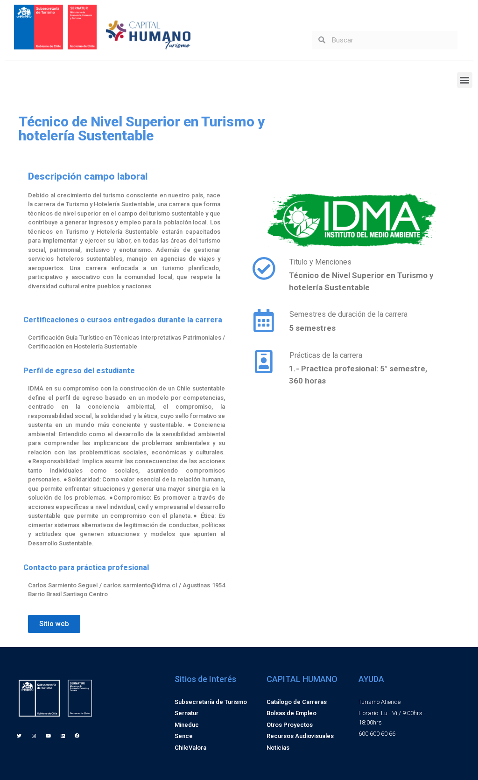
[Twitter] (19, 736)
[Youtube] (48, 736)
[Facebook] (77, 736)
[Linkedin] (62, 736)
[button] (464, 80)
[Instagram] (33, 736)
